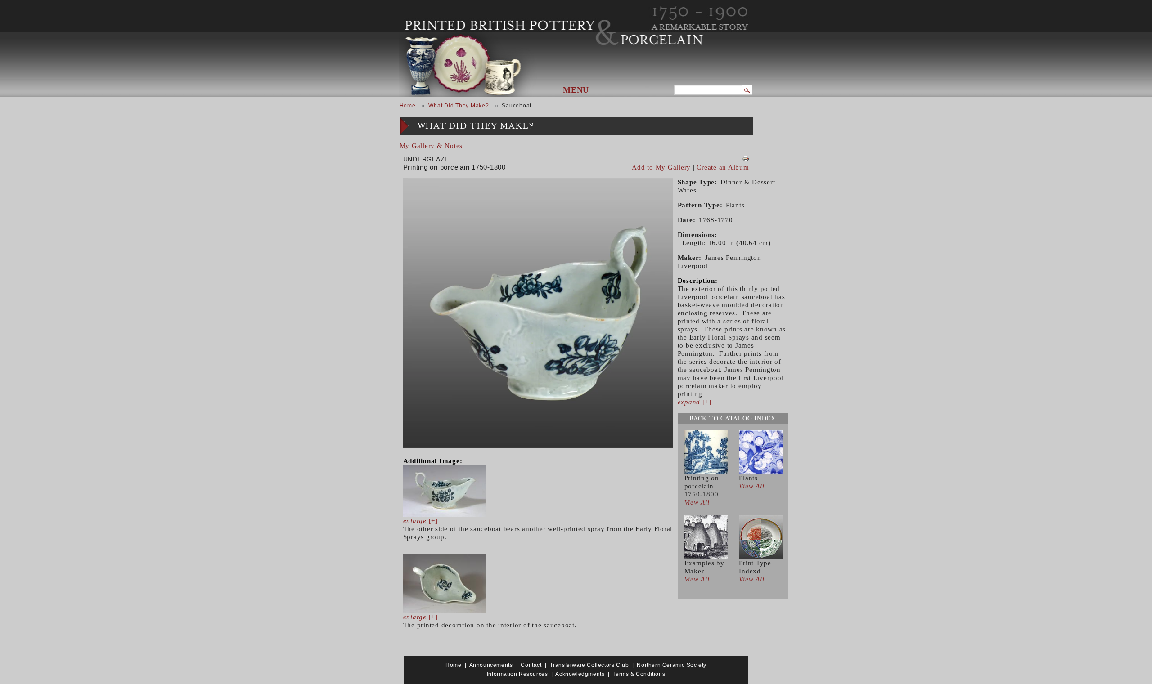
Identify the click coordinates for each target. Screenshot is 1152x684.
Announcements (491, 665)
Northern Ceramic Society (671, 665)
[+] (420, 520)
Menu (576, 89)
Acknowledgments (579, 674)
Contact (531, 665)
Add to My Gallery (661, 167)
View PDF (745, 158)
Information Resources (517, 674)
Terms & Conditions (638, 674)
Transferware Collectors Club (589, 665)
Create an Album (723, 167)
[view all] (706, 451)
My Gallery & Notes (431, 145)
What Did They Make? (458, 106)
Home (408, 106)
